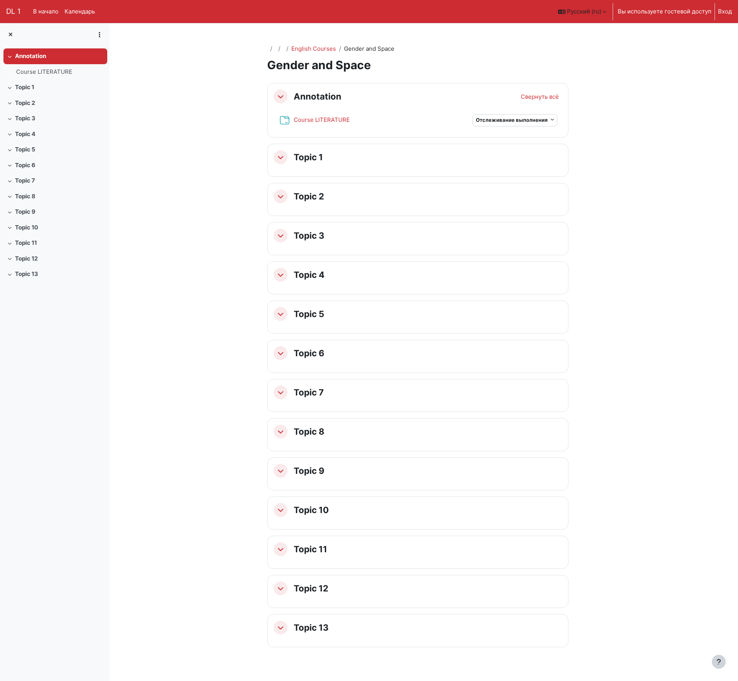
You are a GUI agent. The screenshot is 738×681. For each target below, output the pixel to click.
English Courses (313, 48)
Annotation (30, 56)
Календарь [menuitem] (80, 11)
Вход (725, 11)
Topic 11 (26, 242)
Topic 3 (25, 118)
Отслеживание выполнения (512, 120)
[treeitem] (54, 64)
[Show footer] (719, 662)
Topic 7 (25, 180)
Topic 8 (25, 196)
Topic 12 (26, 258)
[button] (582, 11)
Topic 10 (26, 227)
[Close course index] (10, 35)
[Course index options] (99, 35)
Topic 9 (25, 211)
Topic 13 (26, 273)
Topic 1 (24, 87)
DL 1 (13, 11)
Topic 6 (25, 165)
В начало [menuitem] (45, 11)
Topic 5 (25, 149)
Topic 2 (25, 102)
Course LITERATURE (44, 71)
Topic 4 (25, 134)
